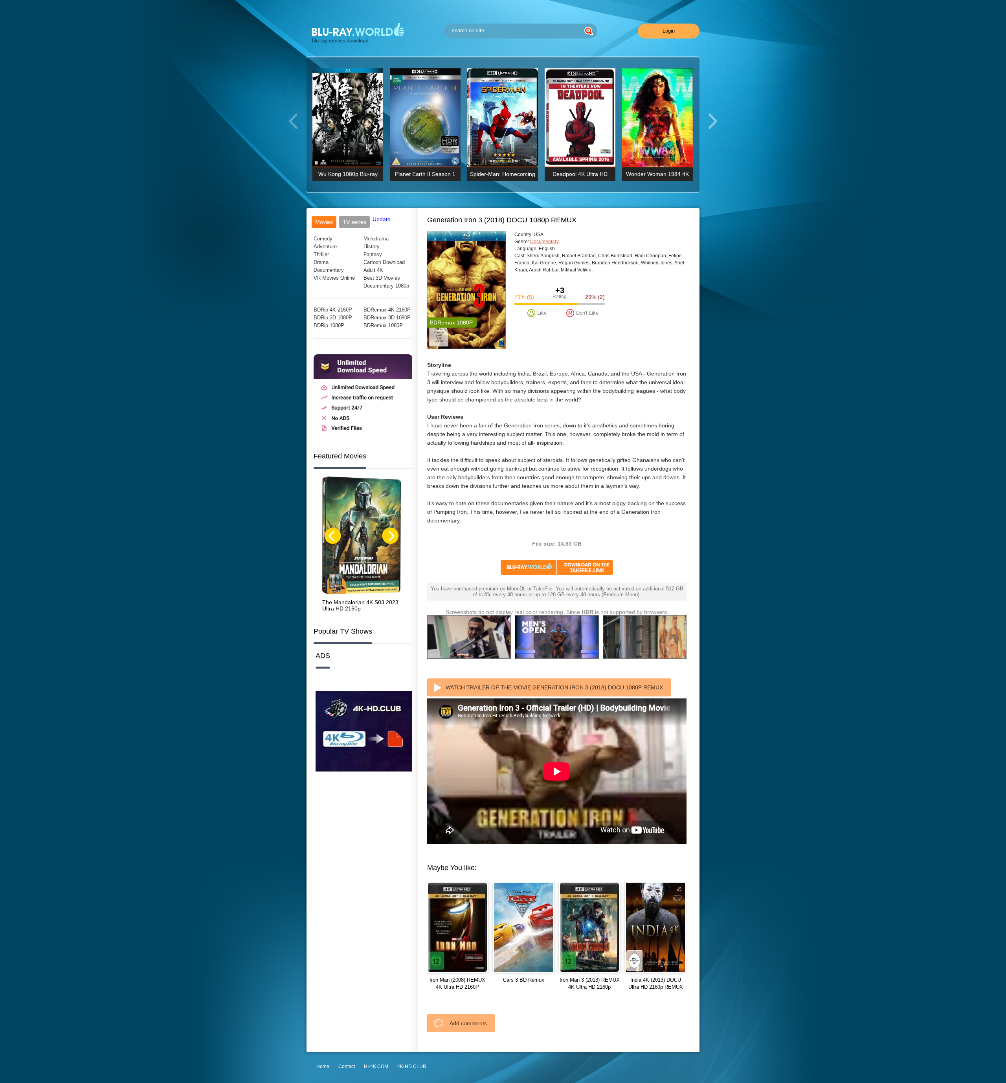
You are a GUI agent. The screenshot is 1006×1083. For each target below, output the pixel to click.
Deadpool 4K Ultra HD (580, 174)
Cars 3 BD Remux (523, 980)
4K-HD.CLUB (411, 1066)
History (371, 246)
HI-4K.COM (376, 1066)
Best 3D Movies (381, 278)
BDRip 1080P (329, 325)
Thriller (321, 254)
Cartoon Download (384, 262)
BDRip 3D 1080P (333, 318)
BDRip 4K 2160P (333, 310)
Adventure (325, 246)
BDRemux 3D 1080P (387, 318)
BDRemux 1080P (383, 325)
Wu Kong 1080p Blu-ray (348, 174)
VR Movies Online (334, 278)
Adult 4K (373, 270)
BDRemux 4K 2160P (387, 310)
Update (382, 219)
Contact (346, 1066)
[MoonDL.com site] (363, 434)
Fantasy (372, 254)
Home (322, 1066)
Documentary (329, 270)
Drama (321, 262)
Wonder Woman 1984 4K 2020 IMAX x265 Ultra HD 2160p (658, 176)
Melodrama (376, 239)
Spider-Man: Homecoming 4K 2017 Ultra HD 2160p (502, 176)
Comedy (323, 239)
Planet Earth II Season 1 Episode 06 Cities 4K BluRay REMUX (425, 176)
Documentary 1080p (386, 286)
